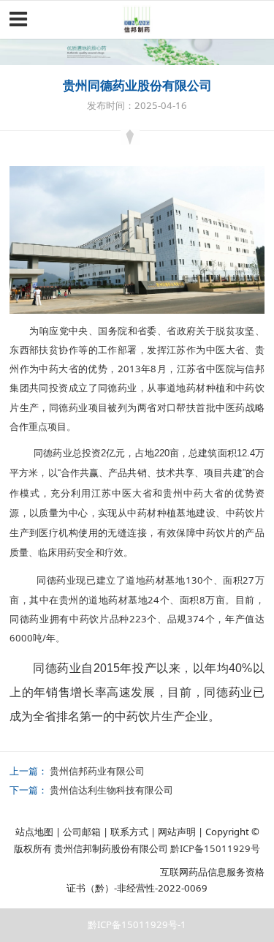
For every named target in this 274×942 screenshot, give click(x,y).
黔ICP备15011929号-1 (137, 924)
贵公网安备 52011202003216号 (80, 871)
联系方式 (129, 831)
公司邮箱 (82, 831)
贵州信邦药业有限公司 (97, 770)
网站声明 (177, 831)
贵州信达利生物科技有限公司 (111, 789)
